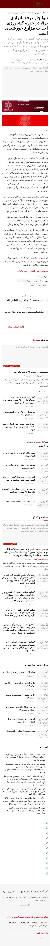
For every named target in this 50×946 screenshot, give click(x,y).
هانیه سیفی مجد (35, 59)
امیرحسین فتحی (39, 559)
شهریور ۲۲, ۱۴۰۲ (28, 676)
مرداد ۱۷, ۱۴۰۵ (28, 505)
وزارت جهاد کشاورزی (38, 285)
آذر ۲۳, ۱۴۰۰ (29, 701)
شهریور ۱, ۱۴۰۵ (27, 375)
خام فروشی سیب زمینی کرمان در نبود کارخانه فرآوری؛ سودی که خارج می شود (19, 426)
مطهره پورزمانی (39, 375)
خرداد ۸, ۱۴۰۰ (29, 725)
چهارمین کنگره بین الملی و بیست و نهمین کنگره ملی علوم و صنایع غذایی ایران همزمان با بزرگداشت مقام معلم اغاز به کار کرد (23, 791)
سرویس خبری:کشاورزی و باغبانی (32, 271)
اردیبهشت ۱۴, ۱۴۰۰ (27, 735)
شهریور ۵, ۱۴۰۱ (28, 689)
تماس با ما (12, 922)
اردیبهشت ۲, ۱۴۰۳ (27, 604)
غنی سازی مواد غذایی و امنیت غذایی (20, 731)
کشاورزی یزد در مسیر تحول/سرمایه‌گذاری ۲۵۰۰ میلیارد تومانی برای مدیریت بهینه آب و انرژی (18, 400)
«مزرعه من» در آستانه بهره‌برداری (20, 501)
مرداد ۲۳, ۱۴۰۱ (28, 619)
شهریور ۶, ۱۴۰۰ (28, 636)
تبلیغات (34, 922)
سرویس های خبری (34, 13)
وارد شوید (40, 442)
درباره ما (44, 922)
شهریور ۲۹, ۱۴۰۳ (16, 59)
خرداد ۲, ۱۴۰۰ (29, 654)
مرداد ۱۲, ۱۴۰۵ (28, 483)
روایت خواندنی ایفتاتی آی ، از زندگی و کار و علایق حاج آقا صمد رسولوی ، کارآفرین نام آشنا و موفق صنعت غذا (19, 612)
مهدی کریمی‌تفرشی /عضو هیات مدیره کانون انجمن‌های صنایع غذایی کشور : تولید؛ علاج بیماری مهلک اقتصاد (25, 810)
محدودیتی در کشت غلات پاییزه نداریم (31, 372)
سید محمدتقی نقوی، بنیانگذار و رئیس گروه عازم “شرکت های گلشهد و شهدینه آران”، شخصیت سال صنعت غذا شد (25, 757)
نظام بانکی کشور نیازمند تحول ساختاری (18, 672)
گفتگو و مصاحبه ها (10, 544)
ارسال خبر (43, 926)
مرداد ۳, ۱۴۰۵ (29, 495)
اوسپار (36, 900)
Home (45, 13)
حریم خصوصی (24, 922)
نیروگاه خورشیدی (25, 281)
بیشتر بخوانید (41, 391)
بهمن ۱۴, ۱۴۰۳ (28, 586)
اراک (35, 281)
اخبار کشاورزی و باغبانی (16, 13)
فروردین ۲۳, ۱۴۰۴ (26, 559)
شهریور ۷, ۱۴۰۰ (28, 713)
